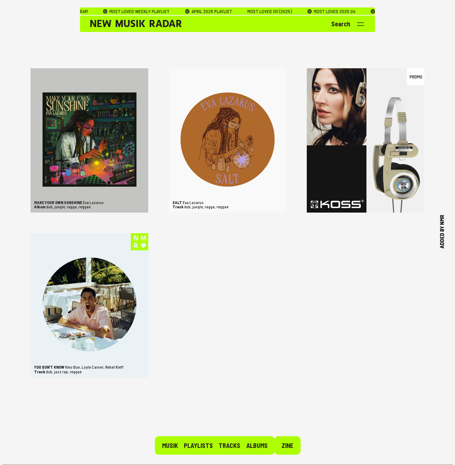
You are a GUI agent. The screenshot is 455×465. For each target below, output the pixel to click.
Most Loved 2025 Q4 (315, 11)
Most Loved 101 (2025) (251, 11)
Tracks (229, 445)
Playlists (198, 445)
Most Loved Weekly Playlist (120, 11)
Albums (257, 445)
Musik (170, 445)
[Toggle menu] (360, 24)
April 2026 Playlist (193, 11)
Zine (287, 445)
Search (340, 24)
